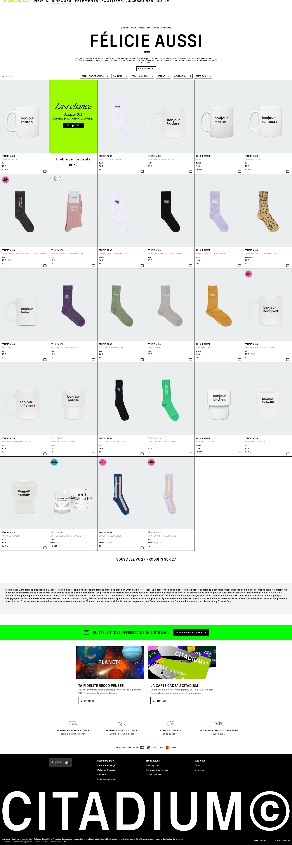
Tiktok (197, 765)
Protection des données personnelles (68, 839)
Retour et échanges (106, 765)
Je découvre (160, 700)
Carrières (6, 839)
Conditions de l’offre (58, 842)
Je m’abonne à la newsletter (191, 632)
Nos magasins (152, 765)
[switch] (68, 763)
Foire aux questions (106, 779)
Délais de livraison (106, 769)
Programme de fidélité (157, 769)
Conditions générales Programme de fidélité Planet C (26, 842)
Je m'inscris (87, 700)
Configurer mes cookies (22, 839)
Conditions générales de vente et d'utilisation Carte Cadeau (159, 839)
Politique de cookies (42, 839)
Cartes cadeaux (153, 774)
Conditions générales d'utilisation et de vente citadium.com (109, 839)
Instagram (199, 769)
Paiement (101, 774)
